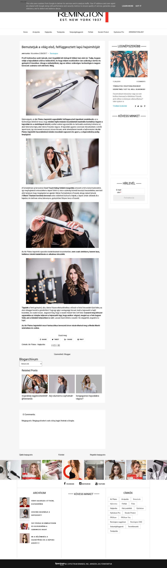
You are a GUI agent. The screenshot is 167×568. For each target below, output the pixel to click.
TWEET (56, 339)
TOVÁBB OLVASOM (120, 106)
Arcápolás (36, 32)
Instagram (86, 484)
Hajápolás (48, 32)
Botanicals (137, 499)
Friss (133, 504)
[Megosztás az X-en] (57, 345)
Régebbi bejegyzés (97, 455)
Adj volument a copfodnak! (61, 396)
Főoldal (23, 2)
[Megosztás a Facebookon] (59, 345)
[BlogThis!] (54, 345)
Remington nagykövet (118, 522)
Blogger (67, 354)
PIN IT (81, 339)
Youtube (101, 484)
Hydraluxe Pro (119, 32)
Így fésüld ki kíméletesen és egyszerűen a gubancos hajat (43, 526)
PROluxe (113, 517)
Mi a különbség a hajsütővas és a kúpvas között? (42, 540)
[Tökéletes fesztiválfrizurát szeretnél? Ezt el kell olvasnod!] (129, 64)
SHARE (44, 339)
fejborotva (113, 504)
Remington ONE (136, 522)
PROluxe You (126, 517)
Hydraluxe (140, 508)
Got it (138, 6)
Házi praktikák (127, 508)
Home (25, 32)
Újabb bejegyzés (26, 455)
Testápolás (61, 32)
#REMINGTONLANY (136, 32)
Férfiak (90, 32)
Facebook (70, 484)
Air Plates (26, 53)
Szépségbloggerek (76, 32)
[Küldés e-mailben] (52, 345)
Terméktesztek (133, 526)
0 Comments (141, 81)
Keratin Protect (103, 32)
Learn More (127, 6)
